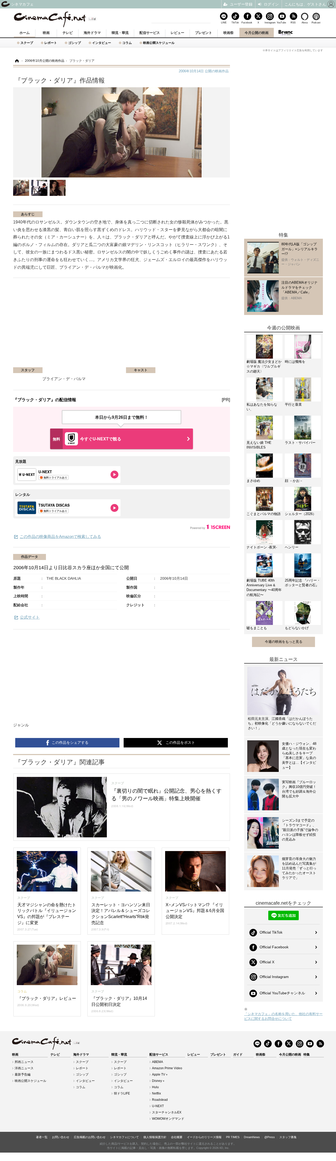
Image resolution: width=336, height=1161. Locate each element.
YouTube (281, 22)
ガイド (238, 1054)
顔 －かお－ (294, 481)
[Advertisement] (76, 325)
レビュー (177, 33)
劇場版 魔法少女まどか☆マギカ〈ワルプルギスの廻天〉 (264, 366)
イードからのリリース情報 (204, 1137)
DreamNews (252, 1137)
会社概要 (176, 1137)
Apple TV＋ (160, 1074)
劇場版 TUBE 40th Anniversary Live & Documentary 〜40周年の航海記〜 (264, 587)
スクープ (26, 42)
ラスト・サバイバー (300, 443)
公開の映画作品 (204, 71)
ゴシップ (74, 42)
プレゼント (203, 33)
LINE (224, 22)
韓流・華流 (120, 33)
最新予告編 (22, 1074)
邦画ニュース (24, 1062)
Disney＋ (158, 1081)
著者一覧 (42, 1137)
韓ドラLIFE (122, 1093)
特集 (306, 1054)
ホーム (24, 33)
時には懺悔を (295, 362)
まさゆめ (253, 481)
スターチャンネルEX (166, 1112)
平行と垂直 (293, 404)
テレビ (67, 33)
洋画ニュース (24, 1068)
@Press (269, 1137)
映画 (46, 33)
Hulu (155, 1087)
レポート (50, 42)
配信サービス (149, 33)
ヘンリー (291, 547)
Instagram (270, 22)
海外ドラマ (92, 33)
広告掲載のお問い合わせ (90, 1137)
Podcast (316, 22)
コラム (127, 42)
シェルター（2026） (300, 514)
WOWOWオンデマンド (168, 1119)
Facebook (247, 22)
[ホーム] (16, 61)
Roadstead (160, 1100)
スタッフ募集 (288, 1137)
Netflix (156, 1093)
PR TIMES (232, 1137)
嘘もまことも (256, 628)
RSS (293, 22)
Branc (285, 32)
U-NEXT (158, 1106)
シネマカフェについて (124, 1137)
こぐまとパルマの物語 (263, 514)
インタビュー (101, 42)
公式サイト (30, 617)
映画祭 (228, 33)
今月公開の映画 (257, 33)
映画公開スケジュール (159, 42)
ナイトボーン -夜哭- (261, 547)
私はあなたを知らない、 (261, 407)
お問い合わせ (60, 1137)
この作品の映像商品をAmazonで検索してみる (60, 536)
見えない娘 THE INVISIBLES (258, 445)
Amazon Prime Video (167, 1068)
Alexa (305, 22)
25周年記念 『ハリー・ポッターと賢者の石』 (302, 582)
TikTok (235, 22)
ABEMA (157, 1062)
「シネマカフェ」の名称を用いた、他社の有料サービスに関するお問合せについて (283, 1016)
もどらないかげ (297, 628)
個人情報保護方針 (154, 1137)
